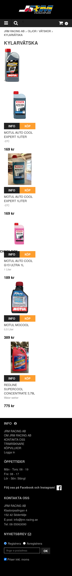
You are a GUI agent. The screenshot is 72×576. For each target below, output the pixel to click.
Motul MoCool (16, 325)
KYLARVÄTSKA (13, 35)
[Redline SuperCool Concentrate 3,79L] (19, 357)
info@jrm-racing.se (26, 519)
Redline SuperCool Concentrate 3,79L (19, 389)
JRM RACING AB (14, 31)
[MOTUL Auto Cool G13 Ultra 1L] (19, 233)
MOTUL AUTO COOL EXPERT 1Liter (18, 134)
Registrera (14, 543)
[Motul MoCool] (19, 297)
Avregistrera (34, 543)
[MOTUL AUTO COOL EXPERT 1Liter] (19, 105)
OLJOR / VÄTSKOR (39, 31)
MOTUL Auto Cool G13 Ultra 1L (18, 263)
